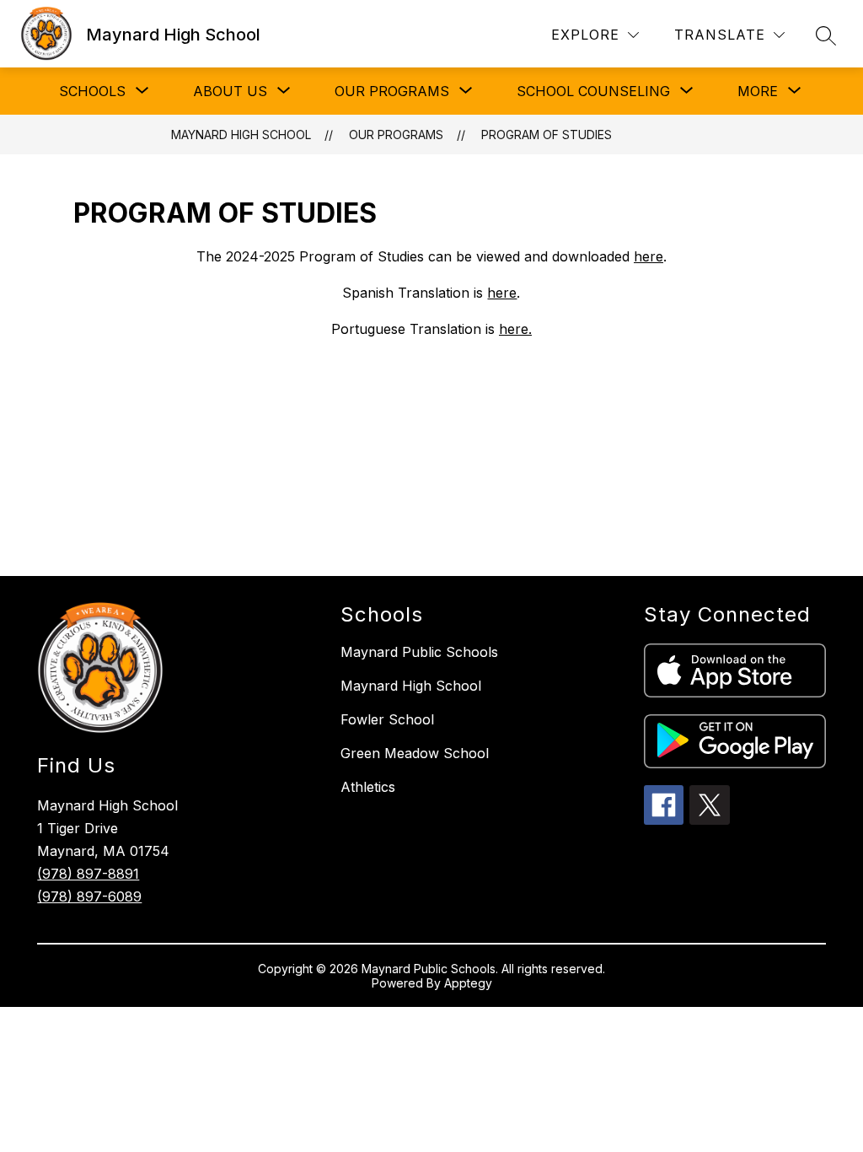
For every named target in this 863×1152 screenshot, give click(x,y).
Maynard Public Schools (419, 651)
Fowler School (387, 719)
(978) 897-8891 (88, 873)
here (502, 292)
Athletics (367, 786)
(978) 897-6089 (89, 896)
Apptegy (468, 983)
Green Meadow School (414, 753)
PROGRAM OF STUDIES (546, 134)
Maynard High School (241, 134)
